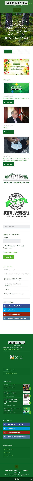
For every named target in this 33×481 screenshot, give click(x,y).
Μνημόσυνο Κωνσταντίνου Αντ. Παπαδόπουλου (16, 98)
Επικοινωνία (9, 449)
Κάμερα (8, 452)
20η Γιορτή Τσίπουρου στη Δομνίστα (14, 294)
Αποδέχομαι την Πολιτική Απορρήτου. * (13, 247)
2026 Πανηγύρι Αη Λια (10, 270)
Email (5, 238)
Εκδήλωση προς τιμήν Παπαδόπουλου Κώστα (16, 274)
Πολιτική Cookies (10, 370)
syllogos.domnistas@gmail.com (11, 349)
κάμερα (17, 10)
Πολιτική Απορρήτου (10, 252)
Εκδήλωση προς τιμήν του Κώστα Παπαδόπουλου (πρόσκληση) (13, 279)
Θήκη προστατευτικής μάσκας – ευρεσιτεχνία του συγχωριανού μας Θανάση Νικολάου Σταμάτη (16, 159)
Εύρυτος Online (10, 456)
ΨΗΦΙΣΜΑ (5, 128)
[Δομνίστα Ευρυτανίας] (16, 3)
